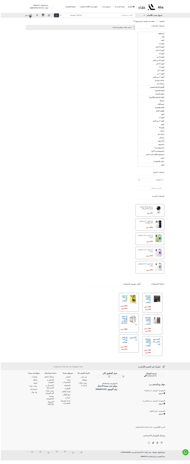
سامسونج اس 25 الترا (158, 151)
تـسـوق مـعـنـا (106, 6)
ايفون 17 (161, 67)
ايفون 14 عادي (160, 50)
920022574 (151, 376)
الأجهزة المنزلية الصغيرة (157, 87)
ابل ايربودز (161, 141)
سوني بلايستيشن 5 (158, 161)
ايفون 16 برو (160, 57)
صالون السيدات (159, 94)
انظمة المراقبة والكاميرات (156, 97)
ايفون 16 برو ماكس (158, 60)
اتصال (35, 380)
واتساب (34, 377)
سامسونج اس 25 (159, 148)
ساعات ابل (161, 134)
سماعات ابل (160, 83)
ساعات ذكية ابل (159, 80)
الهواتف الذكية (160, 111)
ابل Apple (161, 33)
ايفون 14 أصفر (160, 47)
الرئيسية (130, 6)
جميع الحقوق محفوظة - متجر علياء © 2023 (152, 452)
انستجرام (33, 389)
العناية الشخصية (159, 90)
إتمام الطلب (65, 392)
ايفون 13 (161, 43)
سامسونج (161, 144)
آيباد (163, 37)
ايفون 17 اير (160, 70)
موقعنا (84, 380)
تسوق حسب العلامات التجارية (88, 6)
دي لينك (162, 100)
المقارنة (67, 388)
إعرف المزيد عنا (119, 6)
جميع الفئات (160, 104)
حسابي (67, 398)
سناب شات (33, 386)
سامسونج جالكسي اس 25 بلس (155, 154)
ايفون (162, 40)
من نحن (84, 377)
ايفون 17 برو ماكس (158, 77)
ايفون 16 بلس (160, 63)
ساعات (162, 131)
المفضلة (67, 385)
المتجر (68, 377)
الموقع (161, 393)
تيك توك (34, 392)
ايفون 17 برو (160, 73)
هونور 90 (161, 127)
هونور (162, 124)
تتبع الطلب (66, 395)
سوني (162, 158)
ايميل (35, 383)
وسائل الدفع (49, 377)
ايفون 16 (161, 53)
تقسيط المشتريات (70, 6)
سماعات (161, 137)
